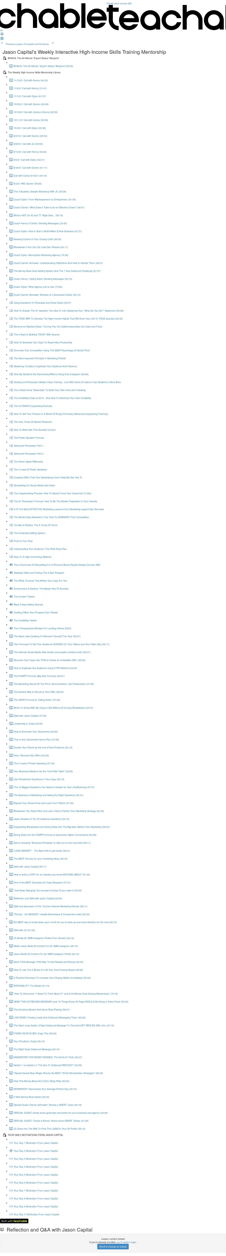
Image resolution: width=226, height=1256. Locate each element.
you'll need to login (126, 1242)
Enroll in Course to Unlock (113, 1246)
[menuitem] (2, 39)
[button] (2, 34)
